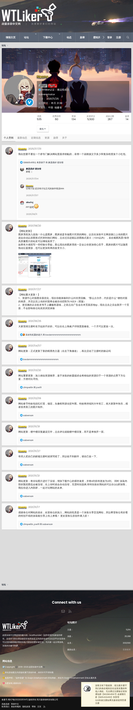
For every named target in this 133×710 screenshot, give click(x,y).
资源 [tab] (47, 137)
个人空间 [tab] (8, 137)
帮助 (34, 706)
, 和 (43, 162)
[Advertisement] (66, 557)
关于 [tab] (64, 137)
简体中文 (15, 704)
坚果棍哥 (127, 649)
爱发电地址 (28, 683)
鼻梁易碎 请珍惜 (33, 168)
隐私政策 (26, 706)
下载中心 (48, 37)
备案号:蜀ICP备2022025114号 (15, 699)
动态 (69, 37)
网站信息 (7, 661)
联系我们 (5, 706)
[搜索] (127, 37)
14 (127, 119)
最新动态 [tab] (22, 137)
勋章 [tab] (55, 137)
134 (74, 119)
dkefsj (29, 202)
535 (39, 119)
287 (110, 119)
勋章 (82, 37)
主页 (39, 706)
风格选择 (5, 704)
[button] (36, 34)
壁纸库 (97, 37)
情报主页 (11, 37)
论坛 (26, 37)
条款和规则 (16, 706)
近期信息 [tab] (36, 137)
